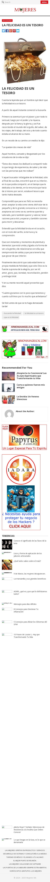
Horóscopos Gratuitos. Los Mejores (26, 871)
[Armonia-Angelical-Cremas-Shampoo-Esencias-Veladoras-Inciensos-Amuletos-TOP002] (25, 331)
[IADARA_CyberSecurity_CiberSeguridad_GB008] (21, 529)
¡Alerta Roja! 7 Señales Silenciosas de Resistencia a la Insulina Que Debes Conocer (29, 829)
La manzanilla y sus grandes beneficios (30, 579)
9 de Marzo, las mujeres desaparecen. (29, 573)
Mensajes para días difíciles (25, 604)
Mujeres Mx (31, 878)
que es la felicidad (11, 317)
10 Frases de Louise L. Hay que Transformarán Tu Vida (27, 635)
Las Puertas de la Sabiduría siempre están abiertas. (25, 867)
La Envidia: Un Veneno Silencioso (28, 398)
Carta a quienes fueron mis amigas (31, 386)
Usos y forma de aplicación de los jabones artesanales (28, 554)
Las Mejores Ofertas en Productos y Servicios (25, 850)
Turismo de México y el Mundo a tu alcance (24, 857)
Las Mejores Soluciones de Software (25, 864)
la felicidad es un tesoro (34, 313)
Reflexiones (7, 20)
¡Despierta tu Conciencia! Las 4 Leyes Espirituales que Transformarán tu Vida (32, 376)
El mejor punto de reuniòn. (25, 860)
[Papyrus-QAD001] (24, 449)
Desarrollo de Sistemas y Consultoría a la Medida (25, 854)
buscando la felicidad (12, 313)
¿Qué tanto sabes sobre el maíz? (27, 561)
